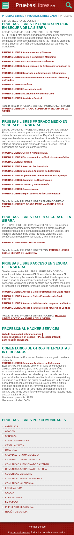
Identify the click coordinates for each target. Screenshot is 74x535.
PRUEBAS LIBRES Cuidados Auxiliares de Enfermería (31, 171)
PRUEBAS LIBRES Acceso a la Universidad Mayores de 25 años (36, 308)
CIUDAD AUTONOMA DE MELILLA (22, 459)
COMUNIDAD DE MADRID (18, 474)
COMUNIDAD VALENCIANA (19, 483)
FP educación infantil (48, 337)
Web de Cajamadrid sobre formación (22, 334)
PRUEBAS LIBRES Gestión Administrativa (24, 153)
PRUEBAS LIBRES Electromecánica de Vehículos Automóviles (35, 157)
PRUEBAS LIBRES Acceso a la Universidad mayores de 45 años (36, 303)
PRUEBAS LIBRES (13, 15)
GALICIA (9, 492)
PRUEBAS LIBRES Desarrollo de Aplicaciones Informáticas (34, 73)
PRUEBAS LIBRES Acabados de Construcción (27, 180)
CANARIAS (10, 436)
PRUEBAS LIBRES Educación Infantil (22, 89)
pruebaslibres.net (20, 532)
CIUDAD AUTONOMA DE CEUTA (22, 455)
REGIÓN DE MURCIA (16, 511)
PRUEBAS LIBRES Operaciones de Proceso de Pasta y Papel (34, 175)
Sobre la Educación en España (18, 337)
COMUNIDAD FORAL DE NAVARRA (23, 478)
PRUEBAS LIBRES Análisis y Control (22, 98)
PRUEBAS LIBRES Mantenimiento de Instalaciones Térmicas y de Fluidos (35, 78)
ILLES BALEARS (13, 497)
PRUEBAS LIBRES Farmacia (17, 162)
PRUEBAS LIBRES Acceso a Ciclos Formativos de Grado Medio (36, 291)
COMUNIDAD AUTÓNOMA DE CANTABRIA (27, 464)
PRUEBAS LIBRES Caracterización (20, 189)
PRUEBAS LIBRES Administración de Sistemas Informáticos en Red (36, 67)
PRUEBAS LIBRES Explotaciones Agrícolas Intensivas (31, 193)
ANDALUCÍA (11, 426)
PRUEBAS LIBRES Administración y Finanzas (26, 52)
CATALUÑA (11, 450)
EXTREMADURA (13, 488)
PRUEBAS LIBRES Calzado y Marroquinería (25, 184)
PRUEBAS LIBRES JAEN (42, 15)
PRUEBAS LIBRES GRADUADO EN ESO (23, 242)
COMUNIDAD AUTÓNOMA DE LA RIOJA (26, 469)
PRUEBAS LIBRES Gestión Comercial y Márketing (29, 57)
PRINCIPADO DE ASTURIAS (19, 507)
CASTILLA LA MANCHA (17, 440)
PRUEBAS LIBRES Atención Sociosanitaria (25, 166)
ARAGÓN (10, 431)
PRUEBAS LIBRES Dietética (17, 84)
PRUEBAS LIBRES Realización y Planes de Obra (28, 93)
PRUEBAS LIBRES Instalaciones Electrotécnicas (28, 61)
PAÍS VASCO (11, 502)
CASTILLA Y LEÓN (14, 445)
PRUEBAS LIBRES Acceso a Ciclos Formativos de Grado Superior (32, 297)
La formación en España (15, 340)
